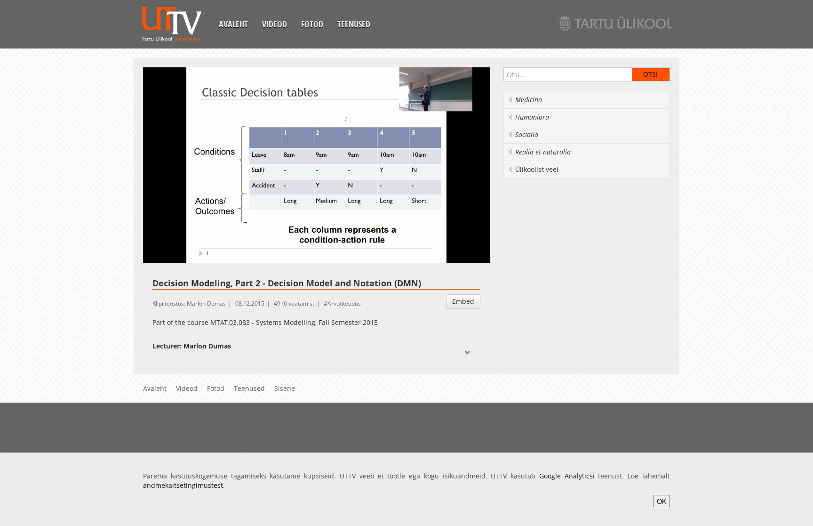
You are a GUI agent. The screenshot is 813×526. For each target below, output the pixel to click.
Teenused (353, 24)
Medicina (528, 99)
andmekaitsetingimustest (183, 485)
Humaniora (532, 117)
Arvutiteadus (344, 303)
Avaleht (233, 24)
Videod (274, 24)
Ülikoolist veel (536, 169)
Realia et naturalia (543, 151)
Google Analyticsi (567, 475)
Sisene (284, 388)
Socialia (526, 134)
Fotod (312, 24)
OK (661, 501)
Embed (463, 301)
